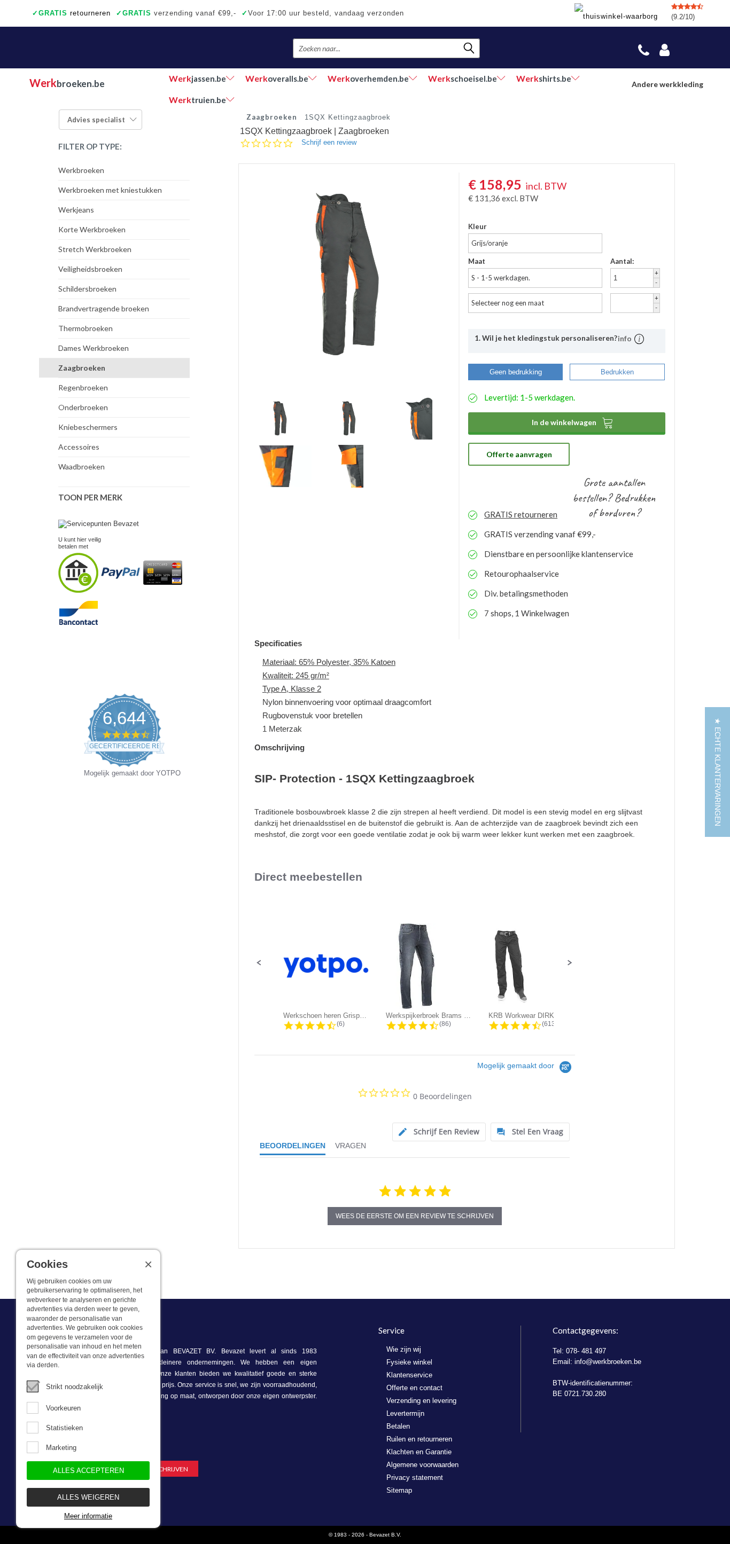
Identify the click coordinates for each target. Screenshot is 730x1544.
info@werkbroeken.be (607, 1362)
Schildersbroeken (87, 288)
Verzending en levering (421, 1401)
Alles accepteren (88, 1471)
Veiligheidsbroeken (90, 268)
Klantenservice (409, 1375)
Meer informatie (88, 1516)
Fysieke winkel (409, 1362)
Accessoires (78, 446)
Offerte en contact (414, 1388)
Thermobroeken (85, 328)
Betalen (398, 1426)
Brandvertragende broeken (103, 308)
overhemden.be (368, 78)
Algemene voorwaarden (422, 1465)
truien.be (197, 100)
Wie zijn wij (403, 1349)
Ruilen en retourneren (419, 1439)
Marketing (61, 1448)
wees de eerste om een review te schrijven (415, 1216)
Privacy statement (414, 1478)
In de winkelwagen (572, 422)
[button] (259, 963)
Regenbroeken (83, 387)
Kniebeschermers (88, 427)
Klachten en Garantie (419, 1452)
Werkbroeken (81, 170)
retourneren (71, 13)
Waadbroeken (81, 466)
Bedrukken (617, 372)
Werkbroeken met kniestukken (110, 189)
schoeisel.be (462, 78)
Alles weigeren (88, 1497)
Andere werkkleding (667, 84)
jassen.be (197, 78)
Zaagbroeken (81, 367)
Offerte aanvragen (519, 454)
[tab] (439, 1132)
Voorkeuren (63, 1408)
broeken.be (67, 82)
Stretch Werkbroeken (94, 249)
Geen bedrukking (516, 372)
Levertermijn (405, 1413)
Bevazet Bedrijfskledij (94, 47)
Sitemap (399, 1490)
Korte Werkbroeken (92, 229)
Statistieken (64, 1428)
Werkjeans (76, 209)
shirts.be (543, 78)
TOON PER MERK (90, 497)
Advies (96, 119)
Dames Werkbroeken (93, 347)
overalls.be (276, 78)
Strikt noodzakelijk (74, 1387)
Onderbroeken (83, 407)
